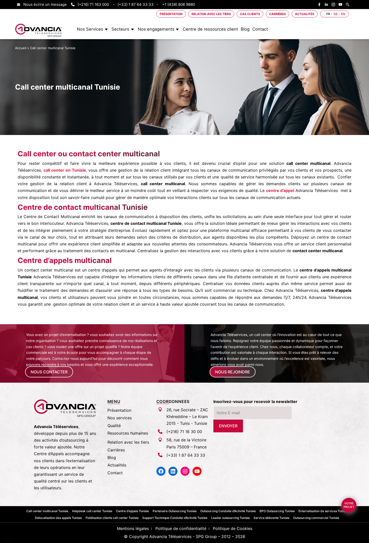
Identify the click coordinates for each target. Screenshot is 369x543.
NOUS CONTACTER (49, 371)
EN (343, 14)
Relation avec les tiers (211, 14)
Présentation (171, 14)
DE (336, 14)
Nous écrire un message (45, 4)
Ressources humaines (127, 433)
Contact (260, 29)
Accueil (20, 48)
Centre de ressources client (210, 29)
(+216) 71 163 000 (93, 4)
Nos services (119, 417)
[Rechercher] (349, 4)
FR (328, 14)
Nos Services (90, 29)
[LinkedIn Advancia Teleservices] (327, 4)
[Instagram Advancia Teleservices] (334, 4)
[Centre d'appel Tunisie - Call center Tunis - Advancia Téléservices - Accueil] (38, 30)
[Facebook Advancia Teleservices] (320, 4)
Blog (245, 29)
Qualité (114, 425)
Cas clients (250, 14)
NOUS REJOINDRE (232, 371)
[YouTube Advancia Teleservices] (341, 4)
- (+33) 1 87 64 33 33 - (135, 4)
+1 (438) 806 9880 (178, 4)
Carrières (277, 14)
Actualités (304, 14)
